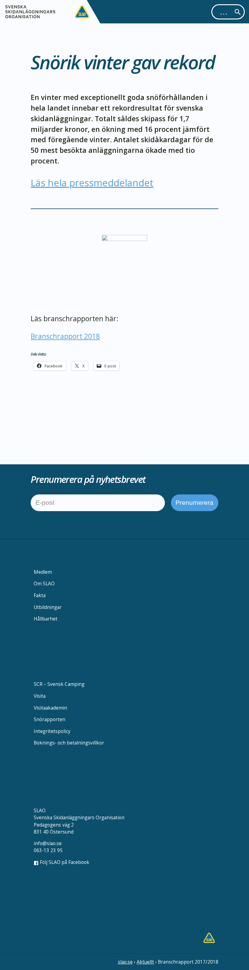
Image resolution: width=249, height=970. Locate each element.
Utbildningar (48, 607)
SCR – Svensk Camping (59, 684)
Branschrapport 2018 (65, 336)
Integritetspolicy (52, 731)
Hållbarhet (45, 618)
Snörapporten (49, 719)
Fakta (40, 595)
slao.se (125, 961)
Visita (40, 696)
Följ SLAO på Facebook (64, 862)
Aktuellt (145, 961)
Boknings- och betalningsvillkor (69, 742)
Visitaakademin (50, 707)
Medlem (43, 572)
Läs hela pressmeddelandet (92, 182)
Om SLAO (44, 583)
